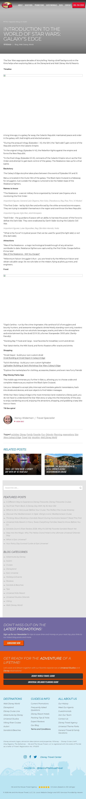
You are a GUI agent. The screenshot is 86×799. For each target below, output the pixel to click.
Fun (43, 434)
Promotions (39, 5)
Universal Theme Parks (68, 726)
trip (29, 437)
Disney (23, 434)
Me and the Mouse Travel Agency (24, 787)
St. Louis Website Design (43, 792)
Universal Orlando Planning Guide (43, 682)
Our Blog (35, 725)
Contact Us (63, 719)
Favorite (37, 434)
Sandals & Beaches (15, 585)
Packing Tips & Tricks (40, 718)
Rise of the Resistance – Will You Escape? (21, 254)
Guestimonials (51, 5)
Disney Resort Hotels (40, 714)
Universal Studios (11, 719)
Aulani (9, 561)
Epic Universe (12, 573)
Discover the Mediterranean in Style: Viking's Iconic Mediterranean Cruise (39, 514)
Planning (58, 434)
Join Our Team (64, 715)
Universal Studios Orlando (17, 597)
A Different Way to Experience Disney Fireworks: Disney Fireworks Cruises (38, 502)
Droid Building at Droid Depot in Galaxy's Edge (24, 358)
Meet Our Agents (66, 707)
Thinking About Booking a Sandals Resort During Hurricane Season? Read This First (44, 518)
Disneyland (11, 569)
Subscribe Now (13, 643)
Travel (24, 437)
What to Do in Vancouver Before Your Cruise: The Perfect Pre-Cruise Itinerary (40, 510)
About (20, 5)
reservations (68, 434)
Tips (8, 589)
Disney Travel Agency (67, 723)
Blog (61, 5)
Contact (68, 5)
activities (15, 434)
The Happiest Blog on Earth (16, 22)
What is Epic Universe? (16, 539)
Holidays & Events (14, 577)
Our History (63, 704)
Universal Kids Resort (15, 593)
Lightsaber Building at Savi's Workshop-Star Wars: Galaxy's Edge (32, 366)
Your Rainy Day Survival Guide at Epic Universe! (27, 544)
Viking (9, 601)
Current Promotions (40, 704)
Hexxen (80, 792)
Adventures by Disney (16, 557)
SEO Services (62, 792)
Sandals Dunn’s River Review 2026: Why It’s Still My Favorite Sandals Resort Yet (41, 529)
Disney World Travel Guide (43, 675)
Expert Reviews (38, 721)
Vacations (28, 5)
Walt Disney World (26, 45)
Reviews (10, 581)
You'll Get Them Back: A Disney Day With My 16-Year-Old (31, 506)
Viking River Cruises (12, 723)
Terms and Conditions (41, 729)
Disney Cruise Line (11, 711)
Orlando (49, 434)
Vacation (36, 437)
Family (29, 434)
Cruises (9, 565)
